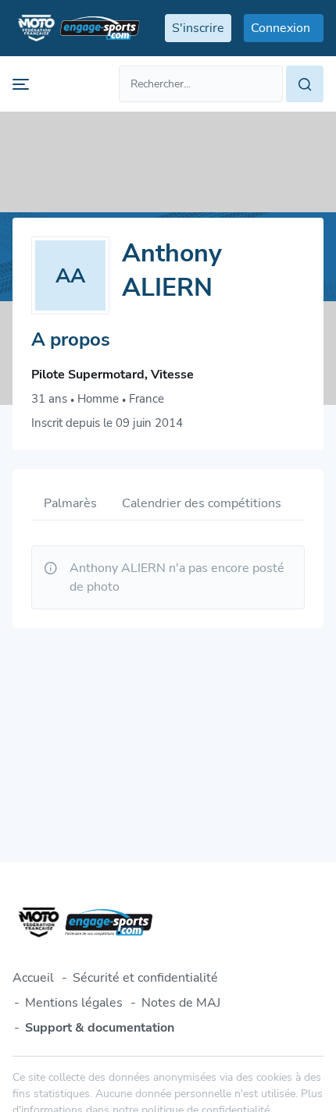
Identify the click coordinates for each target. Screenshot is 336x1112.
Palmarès (70, 503)
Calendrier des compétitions (201, 503)
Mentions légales (74, 1002)
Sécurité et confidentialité (145, 977)
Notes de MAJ (180, 1002)
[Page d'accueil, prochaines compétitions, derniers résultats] (76, 28)
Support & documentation (99, 1027)
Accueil (33, 977)
